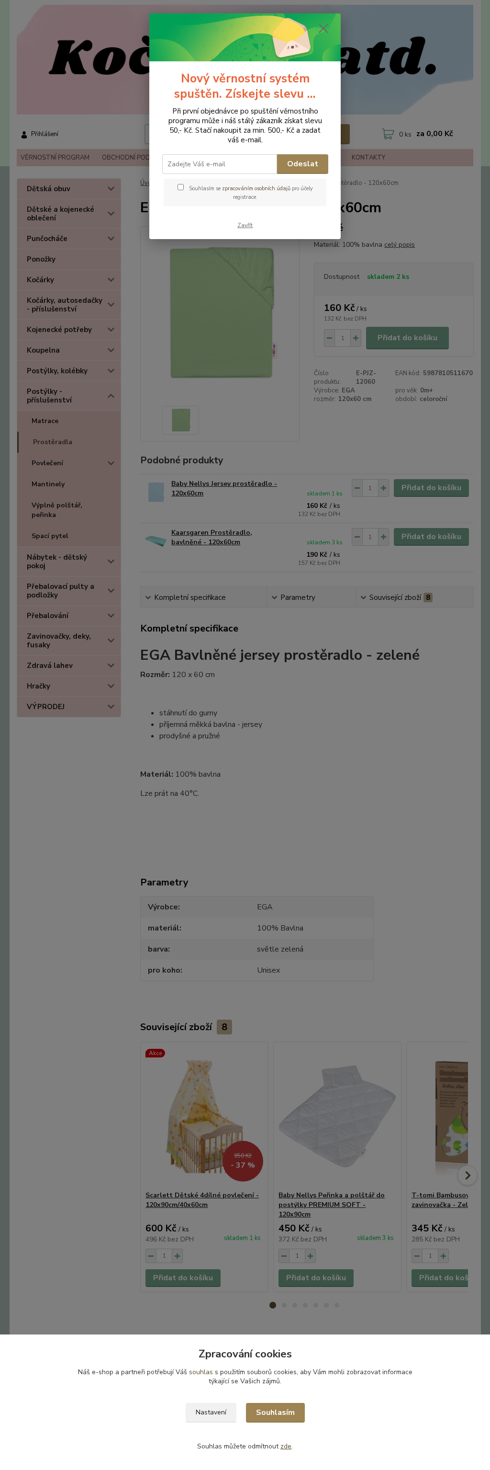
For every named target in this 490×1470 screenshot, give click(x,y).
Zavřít (245, 225)
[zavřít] (323, 28)
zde (285, 1446)
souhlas (201, 1372)
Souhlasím (275, 1412)
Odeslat (302, 164)
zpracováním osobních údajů (256, 188)
